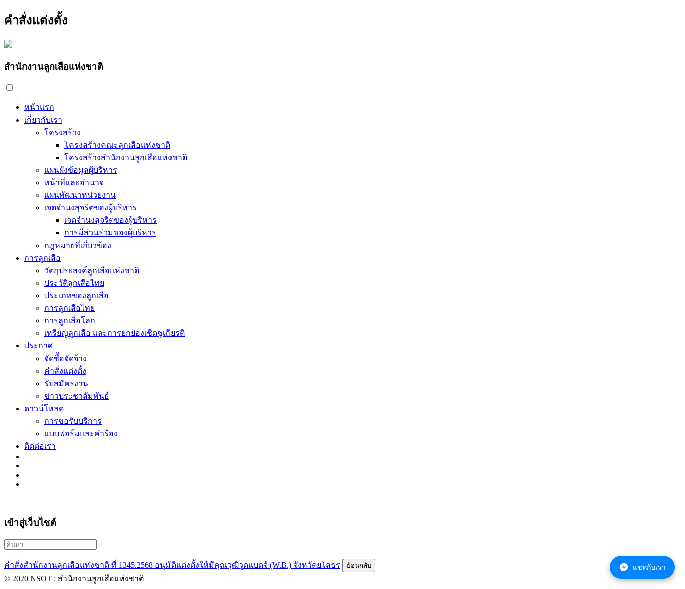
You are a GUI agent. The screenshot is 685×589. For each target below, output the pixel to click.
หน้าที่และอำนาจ (74, 182)
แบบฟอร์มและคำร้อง (81, 433)
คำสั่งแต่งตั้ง (65, 371)
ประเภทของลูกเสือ (76, 295)
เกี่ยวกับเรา (43, 119)
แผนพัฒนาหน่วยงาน (80, 195)
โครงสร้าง (62, 132)
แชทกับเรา (649, 567)
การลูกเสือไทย (69, 308)
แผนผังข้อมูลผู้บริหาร (80, 170)
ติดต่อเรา (40, 446)
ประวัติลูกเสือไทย (74, 283)
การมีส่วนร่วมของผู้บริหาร (110, 232)
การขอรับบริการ (73, 421)
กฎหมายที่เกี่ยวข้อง (77, 245)
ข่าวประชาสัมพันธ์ (76, 396)
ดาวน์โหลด (44, 408)
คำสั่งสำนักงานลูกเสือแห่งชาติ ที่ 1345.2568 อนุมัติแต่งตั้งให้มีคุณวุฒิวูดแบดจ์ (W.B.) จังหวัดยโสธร (172, 565)
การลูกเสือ (42, 258)
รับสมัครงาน (66, 383)
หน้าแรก (39, 107)
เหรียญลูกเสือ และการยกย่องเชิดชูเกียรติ (114, 333)
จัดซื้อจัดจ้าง (65, 358)
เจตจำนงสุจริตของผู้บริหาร (90, 207)
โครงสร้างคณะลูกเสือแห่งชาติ (117, 145)
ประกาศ (38, 345)
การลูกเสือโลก (69, 320)
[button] (9, 87)
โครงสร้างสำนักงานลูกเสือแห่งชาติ (125, 157)
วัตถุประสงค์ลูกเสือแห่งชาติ (91, 270)
